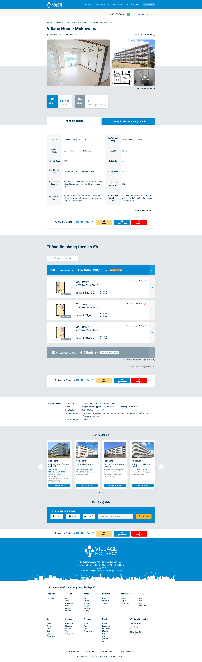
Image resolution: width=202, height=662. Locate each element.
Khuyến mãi (117, 5)
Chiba (86, 598)
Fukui (104, 598)
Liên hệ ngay (119, 14)
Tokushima (88, 631)
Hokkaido (51, 594)
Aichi (141, 598)
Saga (104, 641)
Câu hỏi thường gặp (132, 5)
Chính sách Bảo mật (107, 651)
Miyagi (67, 608)
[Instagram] (136, 627)
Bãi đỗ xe (88, 5)
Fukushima (69, 603)
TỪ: (61, 98)
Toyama (105, 603)
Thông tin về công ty (73, 651)
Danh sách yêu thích (102, 5)
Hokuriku (106, 594)
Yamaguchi (69, 634)
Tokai (141, 594)
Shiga (49, 634)
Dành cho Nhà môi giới (128, 651)
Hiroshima (69, 623)
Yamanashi (125, 603)
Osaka (49, 631)
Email (104, 223)
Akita (67, 598)
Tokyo (86, 613)
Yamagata (68, 611)
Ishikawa (105, 601)
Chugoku (69, 619)
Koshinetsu (125, 594)
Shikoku (87, 619)
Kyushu (105, 619)
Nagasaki (105, 634)
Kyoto (49, 626)
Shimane (68, 629)
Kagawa (87, 626)
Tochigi (86, 611)
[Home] (101, 551)
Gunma (86, 601)
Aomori (67, 601)
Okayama (68, 626)
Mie (140, 603)
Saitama (87, 608)
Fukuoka (105, 623)
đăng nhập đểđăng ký (135, 633)
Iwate (67, 606)
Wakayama (51, 636)
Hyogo (49, 623)
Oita (103, 636)
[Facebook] (131, 627)
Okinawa (105, 639)
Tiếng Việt (149, 4)
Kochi (86, 629)
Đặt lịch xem (122, 223)
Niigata (123, 601)
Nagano (123, 598)
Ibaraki (86, 603)
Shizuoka (142, 606)
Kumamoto (106, 629)
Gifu (140, 601)
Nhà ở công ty (90, 651)
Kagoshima (106, 626)
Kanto (86, 594)
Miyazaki (105, 631)
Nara (48, 629)
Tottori (67, 631)
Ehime (86, 623)
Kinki (49, 619)
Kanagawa (87, 606)
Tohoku (68, 594)
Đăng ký (139, 223)
